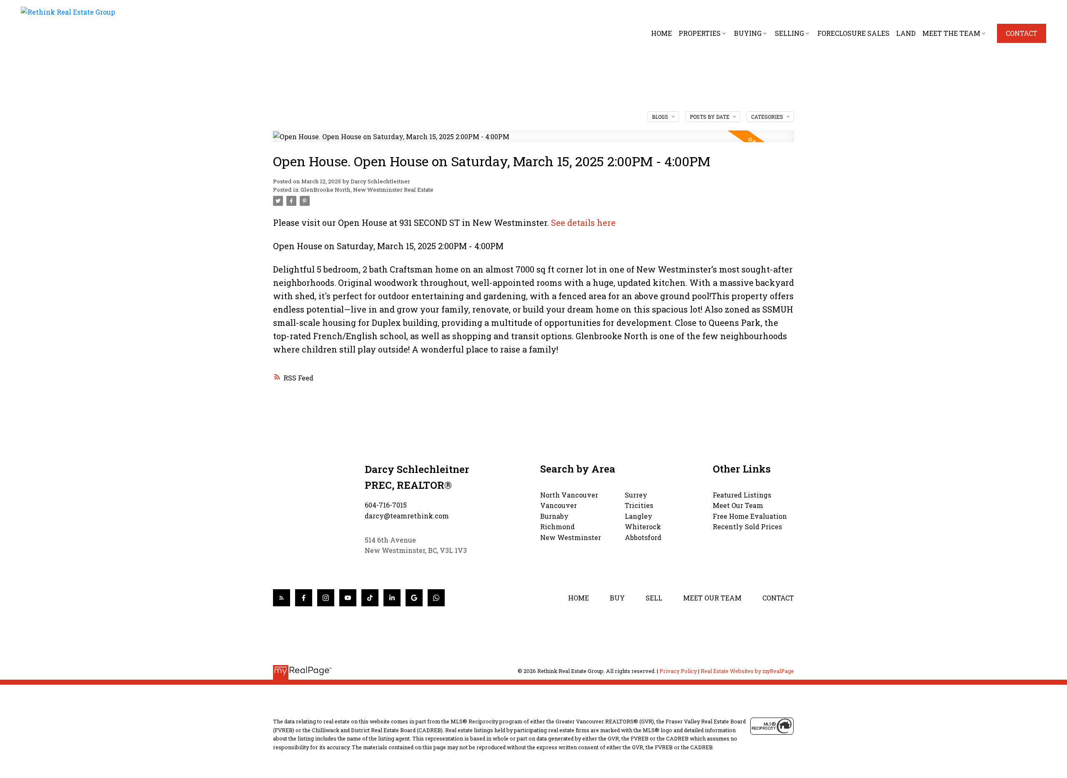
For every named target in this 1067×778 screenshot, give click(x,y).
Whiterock (643, 526)
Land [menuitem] (906, 33)
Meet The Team (951, 33)
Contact (1021, 33)
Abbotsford (643, 537)
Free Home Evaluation (750, 516)
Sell (654, 597)
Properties (700, 33)
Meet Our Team (738, 505)
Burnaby (554, 516)
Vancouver (558, 505)
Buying (747, 33)
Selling (789, 33)
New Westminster (570, 537)
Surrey (636, 494)
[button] (1021, 33)
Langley (638, 516)
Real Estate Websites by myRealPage (747, 671)
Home (578, 597)
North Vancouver (569, 494)
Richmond (557, 526)
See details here (583, 222)
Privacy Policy (678, 671)
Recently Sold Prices (747, 526)
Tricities (639, 505)
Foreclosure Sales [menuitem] (853, 33)
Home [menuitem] (661, 33)
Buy (617, 597)
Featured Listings (742, 494)
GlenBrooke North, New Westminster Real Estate (367, 189)
